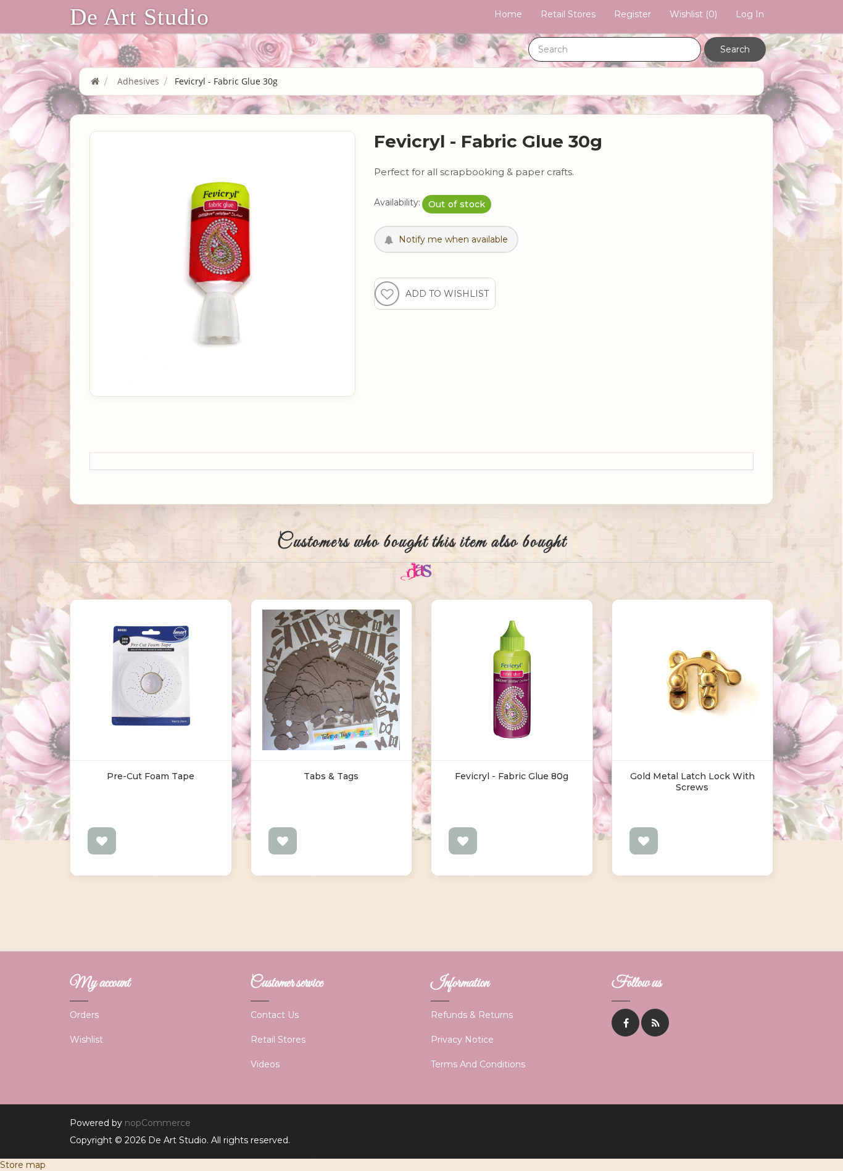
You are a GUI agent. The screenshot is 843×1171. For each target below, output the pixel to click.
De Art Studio (139, 17)
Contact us (275, 1014)
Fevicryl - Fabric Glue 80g (511, 776)
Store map (23, 1164)
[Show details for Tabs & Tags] (331, 680)
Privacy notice (462, 1039)
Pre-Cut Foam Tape (150, 776)
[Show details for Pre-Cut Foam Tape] (151, 680)
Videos (265, 1064)
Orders (84, 1014)
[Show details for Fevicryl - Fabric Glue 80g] (512, 680)
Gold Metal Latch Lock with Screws (692, 782)
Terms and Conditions (478, 1064)
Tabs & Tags (331, 776)
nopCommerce (158, 1122)
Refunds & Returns (472, 1014)
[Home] (95, 81)
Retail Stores (568, 14)
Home (508, 14)
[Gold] (692, 680)
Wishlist (86, 1039)
